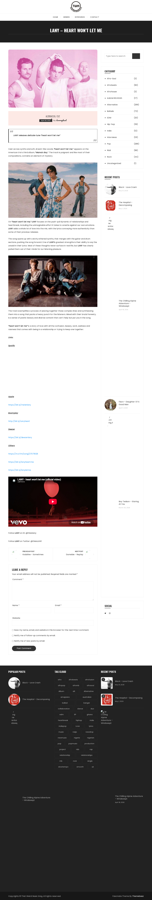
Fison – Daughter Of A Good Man (129, 403)
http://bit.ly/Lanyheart (19, 421)
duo (92, 708)
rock (75, 761)
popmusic (73, 743)
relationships (86, 755)
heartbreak (63, 720)
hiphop (79, 720)
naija (75, 732)
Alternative (50, 116)
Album (61, 691)
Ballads (110, 111)
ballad (65, 703)
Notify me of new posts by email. (29, 641)
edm (61, 714)
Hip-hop (111, 124)
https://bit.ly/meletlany (19, 404)
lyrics (91, 726)
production (89, 743)
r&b (77, 749)
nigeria (77, 737)
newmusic (62, 737)
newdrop (89, 732)
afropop (61, 685)
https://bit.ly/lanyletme (19, 470)
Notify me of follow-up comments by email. (34, 635)
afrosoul (90, 685)
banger (86, 703)
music (61, 732)
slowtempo (63, 767)
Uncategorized (114, 163)
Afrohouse (112, 91)
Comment (18, 579)
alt (74, 691)
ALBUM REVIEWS (114, 98)
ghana (90, 714)
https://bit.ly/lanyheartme (21, 462)
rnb (60, 761)
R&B (109, 150)
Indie (109, 130)
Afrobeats (112, 85)
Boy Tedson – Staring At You (129, 502)
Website (16, 618)
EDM (109, 117)
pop (59, 743)
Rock (109, 156)
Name (15, 605)
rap (91, 749)
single (90, 761)
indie (92, 720)
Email (58, 605)
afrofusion (89, 679)
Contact (94, 17)
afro (60, 679)
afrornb (76, 685)
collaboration (64, 708)
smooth (80, 767)
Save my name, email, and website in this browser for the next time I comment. (51, 630)
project (62, 749)
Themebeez (138, 896)
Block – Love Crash (128, 187)
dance (80, 708)
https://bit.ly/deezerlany (20, 437)
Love (78, 726)
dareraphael (61, 120)
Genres (66, 17)
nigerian (90, 737)
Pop (58, 116)
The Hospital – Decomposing (125, 203)
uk (93, 767)
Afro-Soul (111, 78)
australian (87, 697)
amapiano (65, 697)
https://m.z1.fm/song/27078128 (23, 453)
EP (75, 714)
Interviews (80, 17)
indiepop (62, 726)
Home (55, 17)
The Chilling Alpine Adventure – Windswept (127, 304)
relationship (65, 755)
